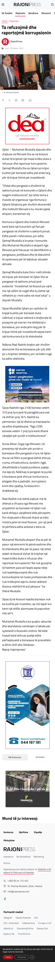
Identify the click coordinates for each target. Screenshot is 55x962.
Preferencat (21, 957)
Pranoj (8, 957)
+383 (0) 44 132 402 (18, 880)
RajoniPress (16, 41)
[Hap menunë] (3, 4)
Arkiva (7, 863)
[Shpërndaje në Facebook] (3, 100)
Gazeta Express (23, 917)
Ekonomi (46, 13)
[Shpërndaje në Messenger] (16, 100)
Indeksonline (28, 923)
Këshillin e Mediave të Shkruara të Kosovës (27, 871)
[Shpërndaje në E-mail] (23, 100)
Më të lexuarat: (15, 757)
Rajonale (20, 13)
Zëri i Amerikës (11, 923)
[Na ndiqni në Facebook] (5, 899)
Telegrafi (8, 917)
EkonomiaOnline (25, 928)
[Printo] (29, 100)
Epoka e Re (9, 934)
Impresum (8, 856)
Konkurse (8, 832)
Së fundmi (7, 13)
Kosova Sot (42, 928)
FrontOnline (24, 934)
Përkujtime (9, 840)
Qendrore (33, 13)
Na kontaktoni (23, 856)
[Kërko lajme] (52, 4)
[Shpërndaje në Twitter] (9, 100)
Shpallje (38, 832)
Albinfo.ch (8, 928)
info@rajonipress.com (18, 891)
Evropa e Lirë (44, 923)
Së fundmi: (40, 757)
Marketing (39, 856)
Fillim (4, 21)
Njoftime (23, 832)
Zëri (36, 917)
